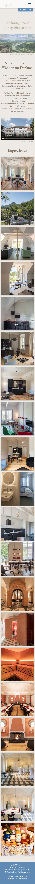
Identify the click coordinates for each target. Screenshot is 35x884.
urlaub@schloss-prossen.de (19, 870)
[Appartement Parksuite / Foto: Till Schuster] (17, 173)
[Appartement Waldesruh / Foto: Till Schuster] (17, 454)
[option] (17, 37)
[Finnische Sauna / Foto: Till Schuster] (17, 629)
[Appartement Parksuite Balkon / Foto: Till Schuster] (17, 208)
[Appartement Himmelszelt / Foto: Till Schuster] (17, 489)
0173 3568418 (19, 865)
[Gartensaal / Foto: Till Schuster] (17, 769)
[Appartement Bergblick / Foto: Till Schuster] (17, 524)
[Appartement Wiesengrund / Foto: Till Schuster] (17, 313)
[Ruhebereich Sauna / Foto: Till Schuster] (17, 594)
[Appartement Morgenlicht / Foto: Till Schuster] (17, 418)
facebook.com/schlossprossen (18, 872)
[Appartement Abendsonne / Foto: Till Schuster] (17, 348)
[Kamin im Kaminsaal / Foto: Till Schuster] (17, 734)
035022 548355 (18, 867)
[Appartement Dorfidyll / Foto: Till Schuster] (17, 559)
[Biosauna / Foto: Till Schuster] (17, 664)
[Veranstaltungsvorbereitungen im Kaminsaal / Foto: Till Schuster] (17, 699)
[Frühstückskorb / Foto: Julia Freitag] (17, 839)
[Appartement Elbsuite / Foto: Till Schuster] (17, 243)
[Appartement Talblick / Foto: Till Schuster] (17, 383)
